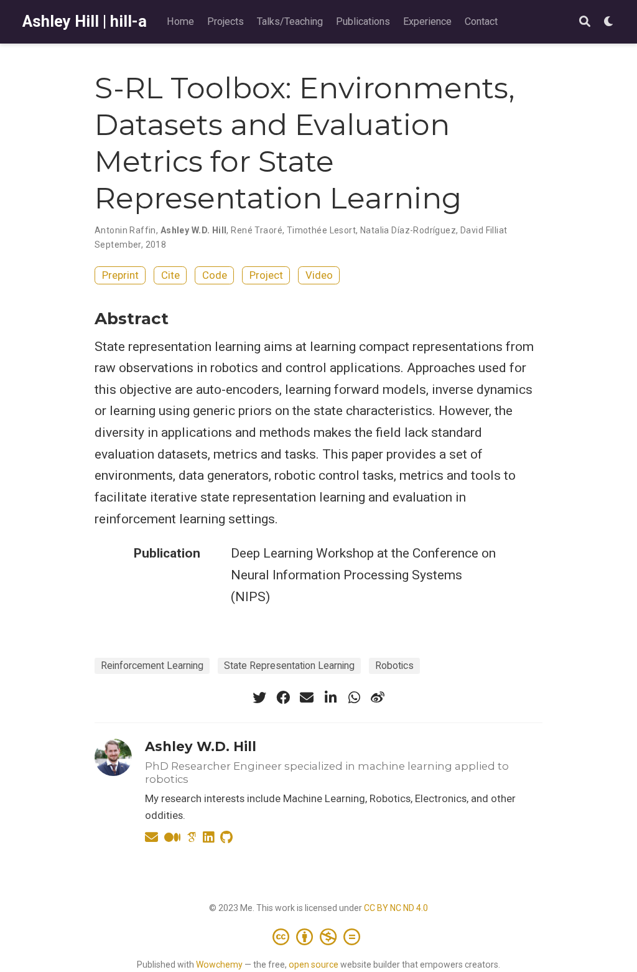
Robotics (394, 665)
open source (313, 965)
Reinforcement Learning (152, 665)
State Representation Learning (289, 665)
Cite (170, 275)
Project (266, 275)
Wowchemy (219, 965)
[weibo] (377, 697)
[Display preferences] (609, 22)
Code (214, 275)
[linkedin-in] (330, 697)
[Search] (584, 22)
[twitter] (259, 697)
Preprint (120, 275)
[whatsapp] (354, 697)
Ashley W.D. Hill (200, 746)
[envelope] (306, 697)
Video (319, 275)
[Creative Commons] (318, 936)
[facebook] (283, 697)
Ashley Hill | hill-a (84, 21)
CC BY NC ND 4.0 (396, 908)
